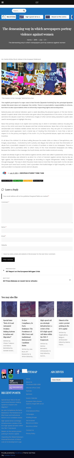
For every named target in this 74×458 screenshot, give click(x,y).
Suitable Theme (9, 455)
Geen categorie (18, 180)
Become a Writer (31, 426)
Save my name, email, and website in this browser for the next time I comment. (30, 254)
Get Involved (30, 421)
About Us (29, 382)
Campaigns (30, 414)
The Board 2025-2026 (33, 384)
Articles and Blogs (7, 180)
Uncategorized (28, 180)
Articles (28, 408)
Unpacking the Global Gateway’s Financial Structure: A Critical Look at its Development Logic (12, 439)
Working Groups (31, 417)
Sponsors (29, 394)
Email (3, 236)
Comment (5, 202)
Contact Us (30, 430)
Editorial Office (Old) (33, 388)
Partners (29, 391)
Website (4, 245)
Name (3, 227)
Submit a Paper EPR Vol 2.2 (35, 404)
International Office (32, 411)
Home (28, 379)
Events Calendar (31, 398)
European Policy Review (34, 401)
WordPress (18, 453)
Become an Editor (32, 423)
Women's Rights (38, 180)
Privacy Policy (30, 433)
